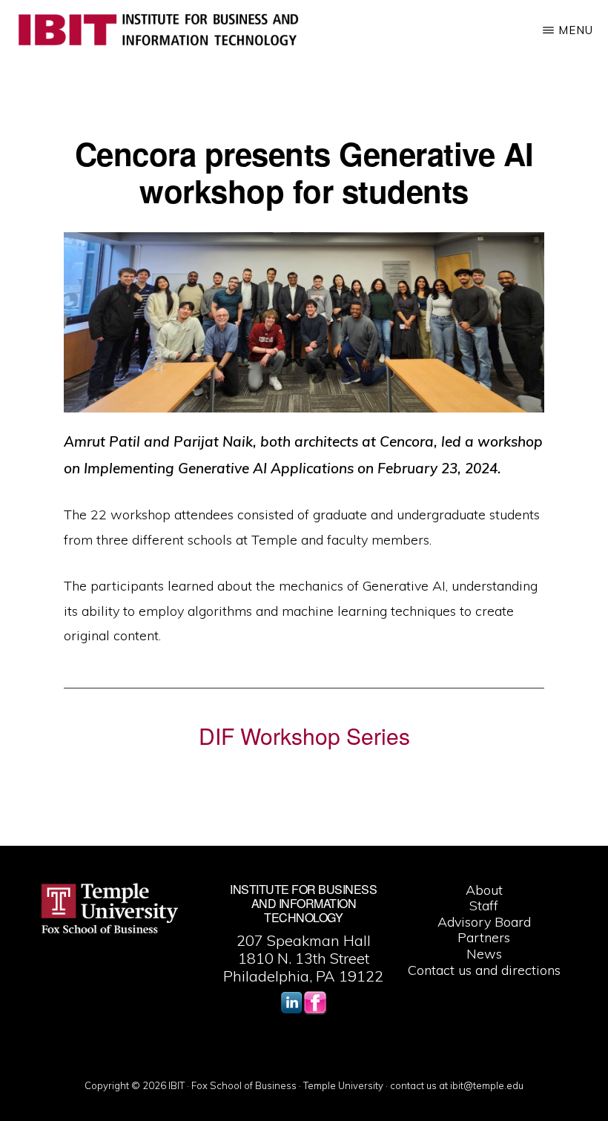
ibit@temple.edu (486, 1085)
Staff (483, 905)
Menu (575, 30)
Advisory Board (484, 921)
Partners (483, 937)
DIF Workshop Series (304, 736)
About (484, 889)
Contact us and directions (484, 970)
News (484, 953)
